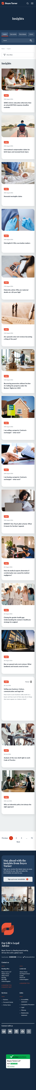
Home (3, 48)
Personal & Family (8, 1002)
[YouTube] (10, 1031)
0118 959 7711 (7, 985)
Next (18, 842)
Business (5, 999)
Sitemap (23, 1010)
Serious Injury (7, 1005)
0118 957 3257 (7, 987)
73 (32, 837)
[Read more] (18, 90)
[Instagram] (28, 1031)
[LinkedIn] (16, 1031)
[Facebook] (22, 1031)
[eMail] (4, 1031)
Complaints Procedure (27, 1004)
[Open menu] (32, 3)
